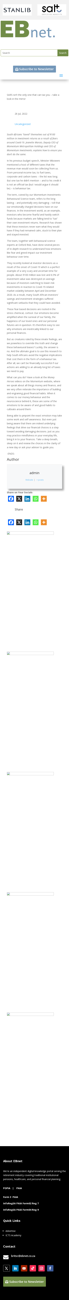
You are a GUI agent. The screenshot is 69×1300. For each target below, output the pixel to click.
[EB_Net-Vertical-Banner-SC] (30, 774)
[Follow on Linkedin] (15, 1268)
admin (34, 473)
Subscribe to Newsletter (36, 69)
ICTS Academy (13, 1235)
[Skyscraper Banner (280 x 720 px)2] (30, 533)
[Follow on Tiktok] (33, 1268)
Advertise (11, 1231)
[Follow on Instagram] (41, 1268)
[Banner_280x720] (30, 654)
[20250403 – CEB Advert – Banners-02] (30, 1015)
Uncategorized (22, 124)
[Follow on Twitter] (6, 1268)
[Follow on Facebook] (50, 1268)
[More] (44, 498)
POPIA (6, 1188)
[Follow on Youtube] (24, 1268)
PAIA (19, 1188)
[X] (19, 498)
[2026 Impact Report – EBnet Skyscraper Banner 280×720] (30, 894)
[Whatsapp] (35, 498)
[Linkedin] (27, 498)
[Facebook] (11, 498)
